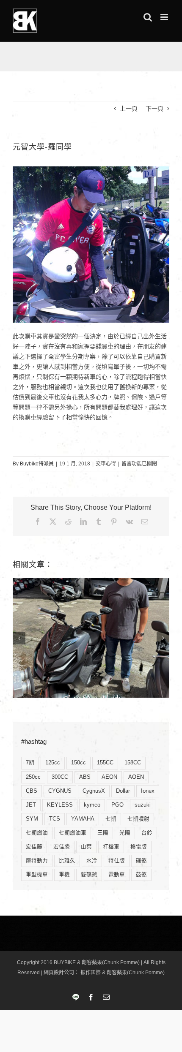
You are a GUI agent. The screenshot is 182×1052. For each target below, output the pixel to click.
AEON (109, 777)
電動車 (116, 875)
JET (31, 805)
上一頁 (129, 108)
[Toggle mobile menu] (164, 17)
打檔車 (111, 847)
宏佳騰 (61, 847)
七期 (110, 819)
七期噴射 (138, 819)
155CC (105, 763)
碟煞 (141, 861)
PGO (117, 805)
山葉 (86, 847)
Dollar (123, 791)
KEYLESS (60, 805)
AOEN (136, 777)
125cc (52, 763)
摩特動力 (37, 861)
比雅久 (67, 861)
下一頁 (154, 108)
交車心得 (106, 464)
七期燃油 (37, 833)
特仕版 (116, 861)
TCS (54, 819)
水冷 (91, 861)
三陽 (102, 833)
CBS (31, 791)
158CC (132, 763)
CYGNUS (60, 791)
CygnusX (94, 791)
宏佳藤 (34, 847)
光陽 (124, 833)
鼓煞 (141, 875)
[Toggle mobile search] (147, 17)
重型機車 (37, 875)
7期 (30, 763)
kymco (92, 805)
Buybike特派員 (37, 464)
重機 (64, 875)
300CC (60, 777)
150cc (78, 763)
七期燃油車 (72, 833)
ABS (85, 777)
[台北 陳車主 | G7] (91, 638)
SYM (32, 819)
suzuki (143, 805)
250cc (33, 777)
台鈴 (146, 833)
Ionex (147, 791)
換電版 (138, 847)
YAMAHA (82, 819)
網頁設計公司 (59, 973)
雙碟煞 (89, 875)
